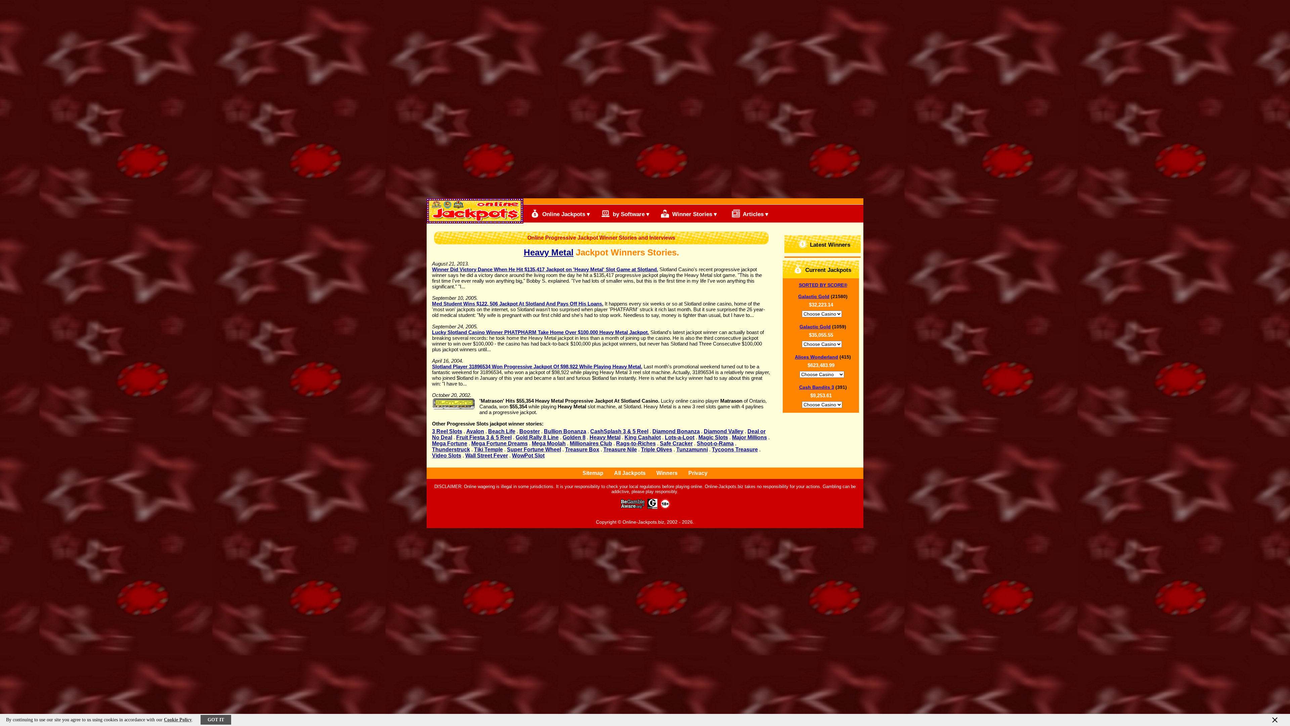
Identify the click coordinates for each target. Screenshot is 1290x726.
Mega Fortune (449, 443)
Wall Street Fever (486, 455)
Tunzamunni (692, 449)
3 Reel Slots (447, 431)
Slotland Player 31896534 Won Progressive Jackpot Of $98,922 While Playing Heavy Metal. (537, 366)
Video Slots (446, 455)
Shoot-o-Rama (715, 443)
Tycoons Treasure (735, 449)
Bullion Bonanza (565, 431)
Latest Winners (829, 245)
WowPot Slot (528, 455)
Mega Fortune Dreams (499, 443)
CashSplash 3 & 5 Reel (619, 431)
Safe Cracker (676, 443)
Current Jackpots (827, 270)
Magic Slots (713, 437)
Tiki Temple (488, 449)
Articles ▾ (754, 214)
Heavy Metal (548, 252)
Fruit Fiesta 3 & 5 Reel (484, 437)
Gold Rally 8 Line (537, 437)
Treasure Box (582, 449)
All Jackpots (630, 473)
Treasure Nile (620, 449)
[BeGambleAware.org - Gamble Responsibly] (633, 507)
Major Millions (749, 437)
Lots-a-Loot (679, 437)
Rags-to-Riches (636, 443)
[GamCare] (652, 507)
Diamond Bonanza (676, 431)
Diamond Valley (723, 431)
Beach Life (501, 431)
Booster (529, 431)
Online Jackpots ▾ (565, 214)
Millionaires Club (591, 443)
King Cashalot (643, 437)
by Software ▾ (630, 214)
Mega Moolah (549, 443)
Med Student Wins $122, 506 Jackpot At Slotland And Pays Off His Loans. (517, 304)
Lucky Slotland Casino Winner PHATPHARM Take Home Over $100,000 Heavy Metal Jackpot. (540, 332)
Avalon (475, 431)
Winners (667, 473)
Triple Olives (656, 449)
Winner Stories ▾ (694, 214)
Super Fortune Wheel (534, 449)
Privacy (697, 473)
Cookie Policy (178, 719)
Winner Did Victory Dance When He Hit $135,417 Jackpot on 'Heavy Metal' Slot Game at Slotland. (545, 269)
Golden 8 (574, 437)
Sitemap (593, 473)
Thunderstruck (451, 449)
